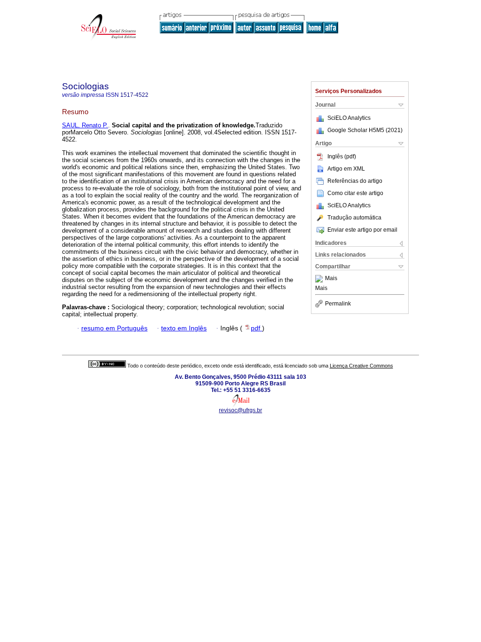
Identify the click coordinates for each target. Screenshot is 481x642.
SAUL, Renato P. (85, 125)
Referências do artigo (354, 181)
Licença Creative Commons (361, 365)
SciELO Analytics (349, 118)
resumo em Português (114, 328)
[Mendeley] (320, 278)
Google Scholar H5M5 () (365, 130)
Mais (331, 278)
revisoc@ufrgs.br (240, 410)
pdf (256, 328)
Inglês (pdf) (341, 156)
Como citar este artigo (355, 193)
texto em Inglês (184, 328)
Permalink (338, 303)
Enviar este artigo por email (362, 230)
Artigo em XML (346, 168)
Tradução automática (354, 217)
